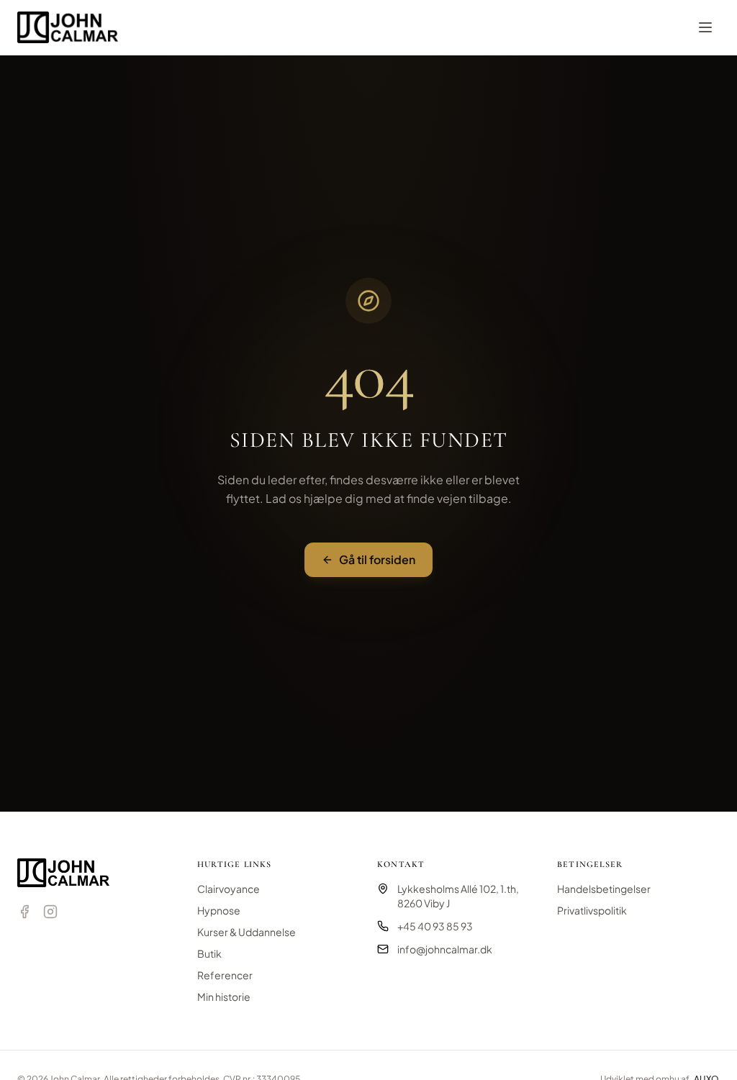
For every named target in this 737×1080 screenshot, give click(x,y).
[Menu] (705, 27)
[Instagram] (50, 911)
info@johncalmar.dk (444, 949)
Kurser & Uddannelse (246, 931)
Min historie (223, 996)
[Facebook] (24, 911)
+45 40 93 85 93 (435, 926)
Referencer (225, 974)
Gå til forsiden (377, 559)
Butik (209, 953)
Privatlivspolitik (592, 910)
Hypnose (218, 910)
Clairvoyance (228, 888)
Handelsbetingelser (604, 888)
